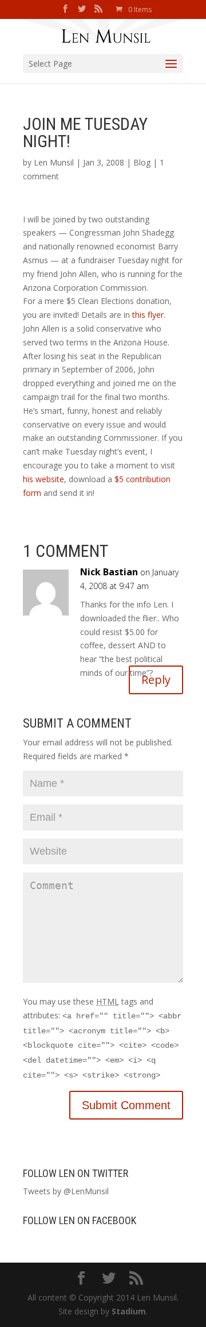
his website (43, 479)
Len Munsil (54, 162)
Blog (141, 162)
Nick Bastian (109, 572)
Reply (156, 679)
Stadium (129, 1311)
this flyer (148, 314)
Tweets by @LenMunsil (66, 1191)
